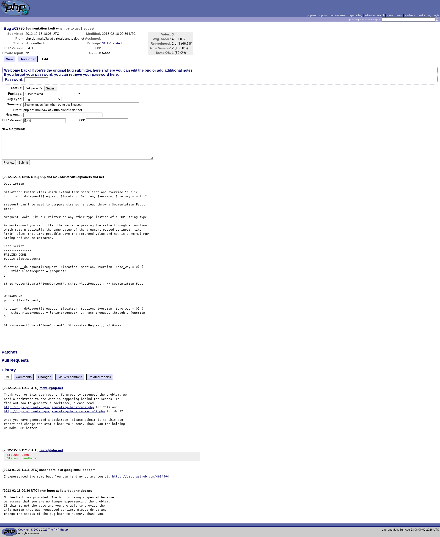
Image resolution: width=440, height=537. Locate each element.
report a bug (355, 15)
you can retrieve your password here (86, 74)
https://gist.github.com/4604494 (140, 476)
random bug (424, 15)
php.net (312, 15)
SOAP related (112, 43)
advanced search (375, 15)
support (323, 15)
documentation (338, 15)
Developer (28, 59)
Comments (24, 377)
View (9, 59)
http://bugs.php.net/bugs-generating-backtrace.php (49, 407)
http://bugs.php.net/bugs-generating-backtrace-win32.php (54, 411)
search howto (394, 15)
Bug (7, 28)
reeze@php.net (51, 388)
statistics (410, 15)
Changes (44, 377)
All (7, 377)
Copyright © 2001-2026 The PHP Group (43, 529)
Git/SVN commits (70, 377)
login (436, 15)
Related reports (99, 377)
